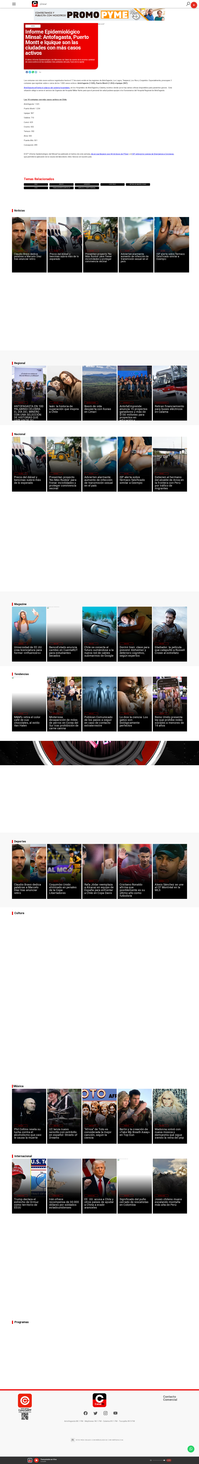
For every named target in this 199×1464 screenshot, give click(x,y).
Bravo (61, 184)
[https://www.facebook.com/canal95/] (86, 1413)
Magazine (21, 402)
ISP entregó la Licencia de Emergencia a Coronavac (153, 154)
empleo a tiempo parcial (87, 188)
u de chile (112, 184)
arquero (87, 184)
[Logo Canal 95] (35, 4)
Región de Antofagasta (161, 402)
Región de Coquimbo (91, 402)
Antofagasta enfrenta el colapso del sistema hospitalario (47, 88)
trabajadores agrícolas (61, 188)
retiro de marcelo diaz (138, 184)
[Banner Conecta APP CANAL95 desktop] (99, 14)
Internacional (56, 713)
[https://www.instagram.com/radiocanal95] (106, 1414)
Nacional (56, 250)
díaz (35, 184)
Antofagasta (126, 402)
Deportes (20, 250)
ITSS (36, 188)
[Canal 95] (14, 4)
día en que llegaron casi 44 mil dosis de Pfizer (109, 154)
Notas (33, 26)
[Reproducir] (194, 5)
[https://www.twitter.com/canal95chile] (96, 1414)
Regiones (161, 473)
